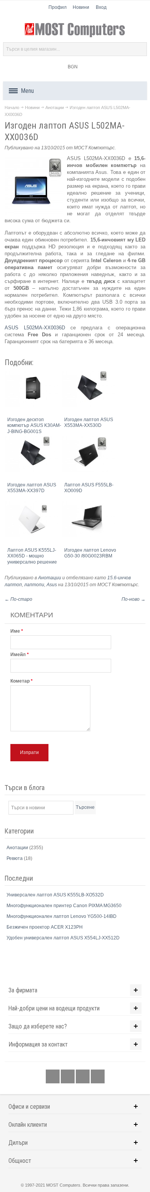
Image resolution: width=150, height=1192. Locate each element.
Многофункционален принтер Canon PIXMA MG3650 (64, 905)
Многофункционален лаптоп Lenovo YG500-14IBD (62, 916)
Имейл (18, 654)
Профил (57, 7)
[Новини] (98, 1076)
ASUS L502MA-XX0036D (35, 328)
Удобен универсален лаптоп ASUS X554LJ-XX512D (63, 938)
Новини (81, 7)
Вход (101, 7)
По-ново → (133, 599)
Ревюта (15, 858)
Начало (12, 107)
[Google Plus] (68, 1076)
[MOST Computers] (75, 30)
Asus (52, 584)
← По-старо (18, 599)
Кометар (20, 681)
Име (15, 631)
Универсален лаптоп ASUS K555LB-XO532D (55, 895)
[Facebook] (53, 1076)
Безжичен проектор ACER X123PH (45, 927)
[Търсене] (140, 49)
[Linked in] (83, 1076)
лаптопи (34, 584)
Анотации (54, 107)
